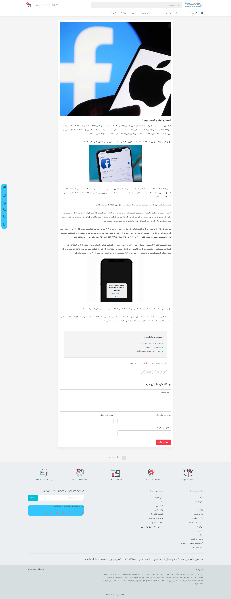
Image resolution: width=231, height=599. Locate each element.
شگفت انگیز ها (197, 518)
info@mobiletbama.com (96, 559)
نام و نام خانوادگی (163, 415)
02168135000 (130, 559)
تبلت (201, 506)
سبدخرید (134, 13)
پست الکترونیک (106, 415)
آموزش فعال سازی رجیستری (192, 543)
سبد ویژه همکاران (196, 522)
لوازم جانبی (146, 13)
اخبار (131, 363)
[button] (31, 5)
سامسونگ (157, 13)
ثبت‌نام (33, 497)
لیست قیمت (198, 547)
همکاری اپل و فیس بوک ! (152, 347)
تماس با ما (113, 13)
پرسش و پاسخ (197, 539)
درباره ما (124, 13)
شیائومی (168, 13)
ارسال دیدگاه (163, 442)
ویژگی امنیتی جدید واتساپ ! (151, 343)
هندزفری (199, 510)
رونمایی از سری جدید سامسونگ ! (149, 351)
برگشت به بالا (113, 458)
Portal (108, 595)
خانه (177, 13)
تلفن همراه (199, 501)
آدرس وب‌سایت (164, 427)
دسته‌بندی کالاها (194, 13)
